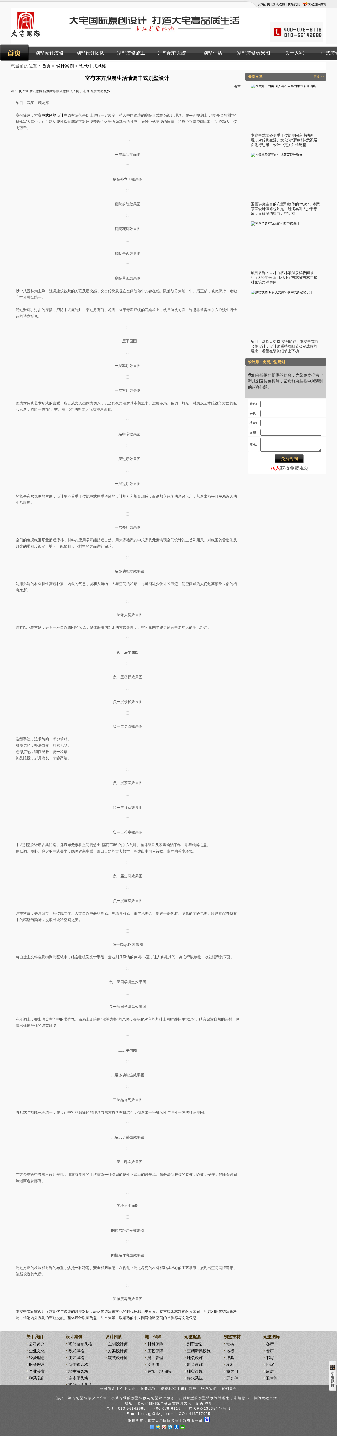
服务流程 (148, 1388)
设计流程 (189, 1388)
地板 (230, 1351)
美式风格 (76, 1357)
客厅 (270, 1344)
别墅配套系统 (172, 53)
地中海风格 (78, 1371)
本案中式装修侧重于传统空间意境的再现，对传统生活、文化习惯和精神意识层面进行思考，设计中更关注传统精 (284, 140)
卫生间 (272, 1378)
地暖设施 (195, 1357)
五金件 (232, 1378)
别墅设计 (159, 1398)
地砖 (230, 1344)
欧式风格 (76, 1351)
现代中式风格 (92, 65)
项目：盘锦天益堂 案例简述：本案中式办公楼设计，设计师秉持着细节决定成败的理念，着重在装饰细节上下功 (284, 346)
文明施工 (155, 1364)
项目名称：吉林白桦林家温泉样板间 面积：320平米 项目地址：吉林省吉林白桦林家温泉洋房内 (284, 277)
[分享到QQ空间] (158, 1427)
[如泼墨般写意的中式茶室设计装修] (277, 155)
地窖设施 (195, 1371)
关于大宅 (294, 53)
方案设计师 (118, 1351)
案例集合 (229, 1388)
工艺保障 (155, 1351)
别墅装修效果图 (253, 53)
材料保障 (155, 1344)
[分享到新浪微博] (164, 1427)
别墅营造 (195, 1344)
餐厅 (270, 1351)
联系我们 (294, 4)
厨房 (270, 1371)
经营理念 (37, 1357)
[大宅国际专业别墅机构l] (130, 39)
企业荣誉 (37, 1371)
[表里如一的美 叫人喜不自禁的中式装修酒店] (283, 86)
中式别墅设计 (53, 115)
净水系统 (195, 1378)
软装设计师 (118, 1357)
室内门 (232, 1371)
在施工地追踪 (159, 1371)
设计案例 (65, 65)
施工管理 (155, 1357)
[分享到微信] (182, 1427)
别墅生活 (212, 53)
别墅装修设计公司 (91, 1398)
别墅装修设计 (210, 1398)
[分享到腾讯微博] (170, 1427)
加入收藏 (278, 4)
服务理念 (37, 1364)
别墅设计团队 (90, 53)
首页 (46, 65)
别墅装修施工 (131, 53)
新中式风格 (78, 1364)
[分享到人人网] (176, 1427)
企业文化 (37, 1351)
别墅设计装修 (49, 53)
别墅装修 (139, 1398)
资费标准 (168, 1388)
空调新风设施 (199, 1351)
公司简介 (37, 1344)
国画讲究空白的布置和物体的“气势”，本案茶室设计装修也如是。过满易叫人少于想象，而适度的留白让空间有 (285, 209)
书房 (270, 1357)
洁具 (230, 1357)
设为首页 (263, 4)
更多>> (319, 76)
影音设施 (195, 1364)
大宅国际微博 (317, 4)
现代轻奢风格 (80, 1344)
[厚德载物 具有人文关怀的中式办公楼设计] (282, 292)
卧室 (270, 1364)
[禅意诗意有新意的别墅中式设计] (275, 223)
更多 (107, 91)
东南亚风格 (78, 1378)
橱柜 (230, 1364)
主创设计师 (118, 1344)
